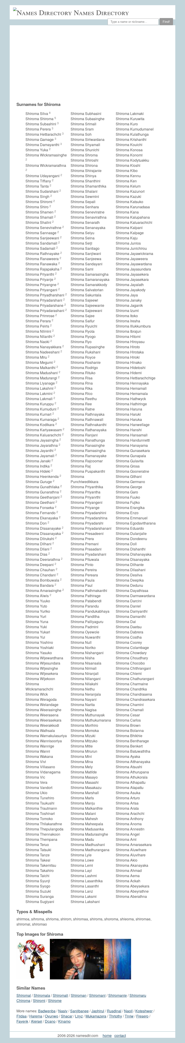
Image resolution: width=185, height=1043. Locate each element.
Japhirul (97, 1010)
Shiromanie (117, 995)
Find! (166, 21)
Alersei (36, 1021)
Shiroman (78, 995)
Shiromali (60, 995)
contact (120, 1035)
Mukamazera (96, 1016)
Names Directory (101, 12)
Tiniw (129, 1016)
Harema (35, 1016)
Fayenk (22, 1021)
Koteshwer (144, 1010)
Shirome (55, 1000)
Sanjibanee (79, 1010)
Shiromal (23, 995)
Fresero (142, 1016)
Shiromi (39, 1000)
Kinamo (64, 1021)
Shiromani (97, 995)
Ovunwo (51, 1016)
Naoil (128, 1010)
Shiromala (42, 995)
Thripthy (115, 1016)
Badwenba (47, 1010)
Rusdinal (114, 1010)
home (107, 1035)
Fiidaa (21, 1016)
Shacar (66, 1016)
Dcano (50, 1021)
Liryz (79, 1016)
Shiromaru (138, 995)
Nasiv (62, 1010)
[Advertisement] (86, 65)
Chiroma (23, 1000)
